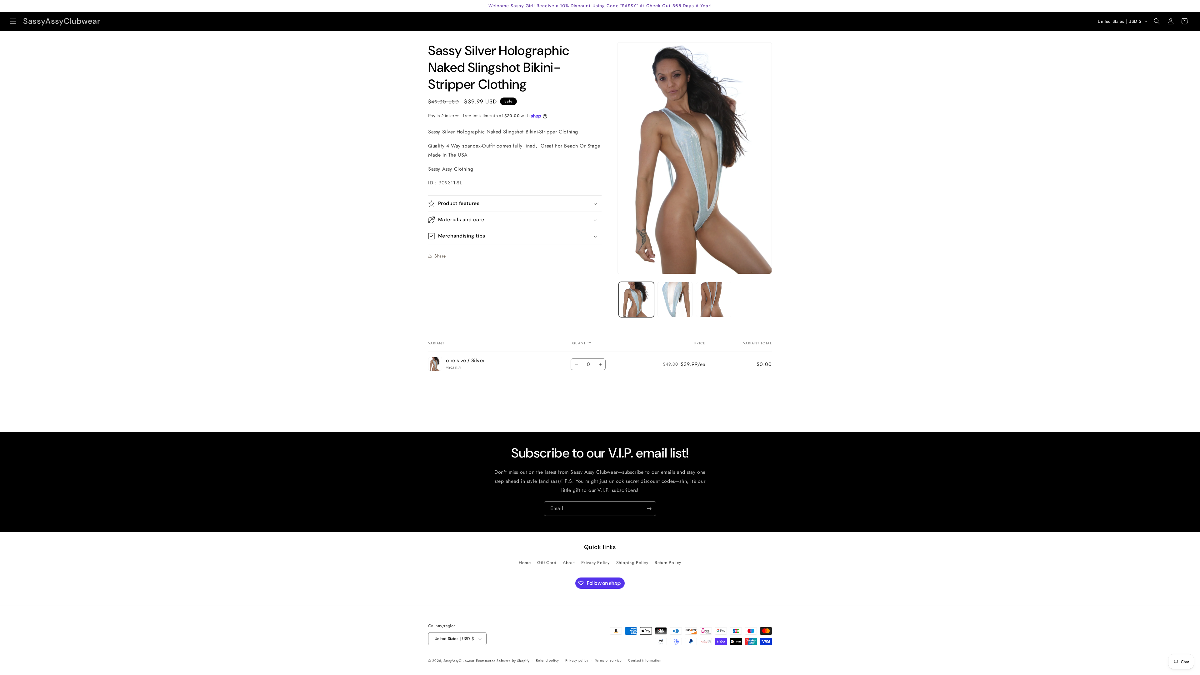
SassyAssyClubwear (459, 660)
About (569, 562)
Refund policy (547, 660)
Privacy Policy (595, 562)
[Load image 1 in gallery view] (636, 299)
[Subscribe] (649, 508)
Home (525, 562)
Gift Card (546, 562)
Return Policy (668, 562)
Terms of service (608, 660)
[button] (13, 21)
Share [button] (440, 256)
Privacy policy (576, 660)
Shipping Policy (632, 562)
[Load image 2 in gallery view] (674, 299)
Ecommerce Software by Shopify (502, 660)
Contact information (644, 660)
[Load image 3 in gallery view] (713, 299)
